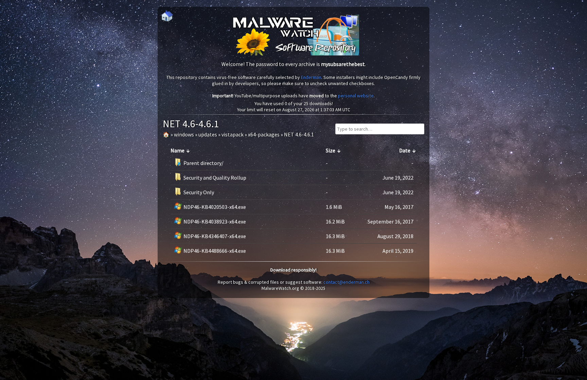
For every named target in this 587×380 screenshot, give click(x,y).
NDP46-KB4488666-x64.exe (214, 250)
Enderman (311, 77)
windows (184, 134)
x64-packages (264, 134)
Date (404, 150)
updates (207, 134)
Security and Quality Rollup (214, 177)
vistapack (232, 134)
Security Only (198, 192)
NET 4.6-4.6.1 (299, 134)
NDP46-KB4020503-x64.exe (214, 206)
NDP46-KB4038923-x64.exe (214, 221)
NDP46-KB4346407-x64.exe (214, 236)
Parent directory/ (203, 163)
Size (330, 150)
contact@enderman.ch (346, 282)
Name (177, 150)
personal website (356, 96)
